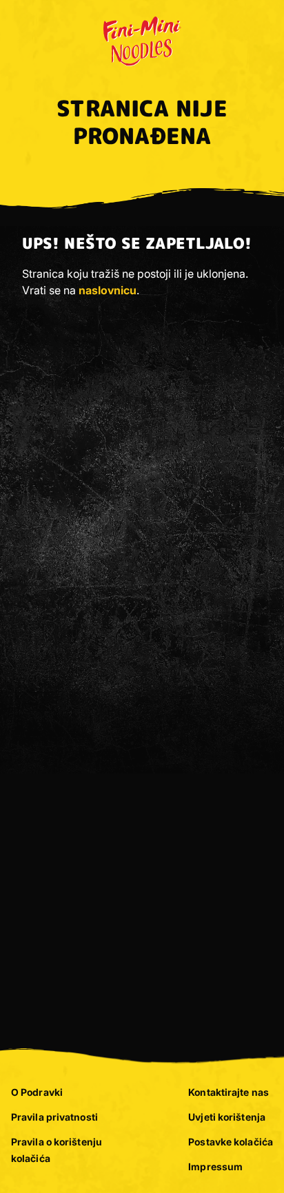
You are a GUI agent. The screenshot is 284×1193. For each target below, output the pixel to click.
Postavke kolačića (230, 1142)
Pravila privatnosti (54, 1117)
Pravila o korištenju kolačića (56, 1150)
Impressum (215, 1166)
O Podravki (37, 1092)
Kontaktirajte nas (228, 1092)
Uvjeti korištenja (226, 1117)
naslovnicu (107, 290)
